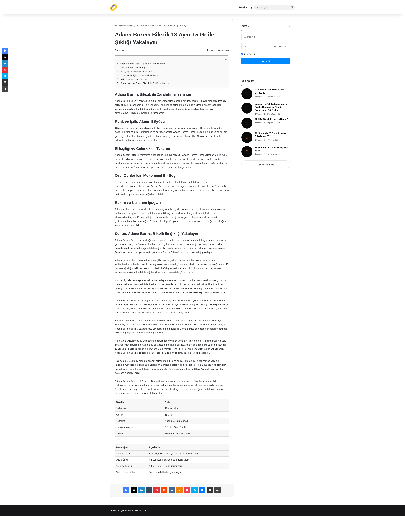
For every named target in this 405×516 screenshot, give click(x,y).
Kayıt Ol (266, 61)
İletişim (243, 7)
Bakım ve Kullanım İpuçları (134, 79)
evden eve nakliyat (137, 510)
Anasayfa (121, 25)
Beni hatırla (249, 54)
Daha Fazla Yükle (266, 164)
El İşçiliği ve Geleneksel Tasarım (137, 71)
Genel (131, 25)
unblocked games (118, 510)
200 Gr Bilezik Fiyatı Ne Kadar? (271, 119)
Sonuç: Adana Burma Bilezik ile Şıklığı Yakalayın (145, 83)
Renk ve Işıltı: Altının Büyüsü (134, 67)
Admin (259, 96)
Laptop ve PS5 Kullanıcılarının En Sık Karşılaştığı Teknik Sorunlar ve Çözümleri (271, 107)
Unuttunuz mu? (281, 46)
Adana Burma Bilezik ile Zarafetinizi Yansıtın (142, 63)
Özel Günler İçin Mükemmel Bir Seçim (140, 75)
